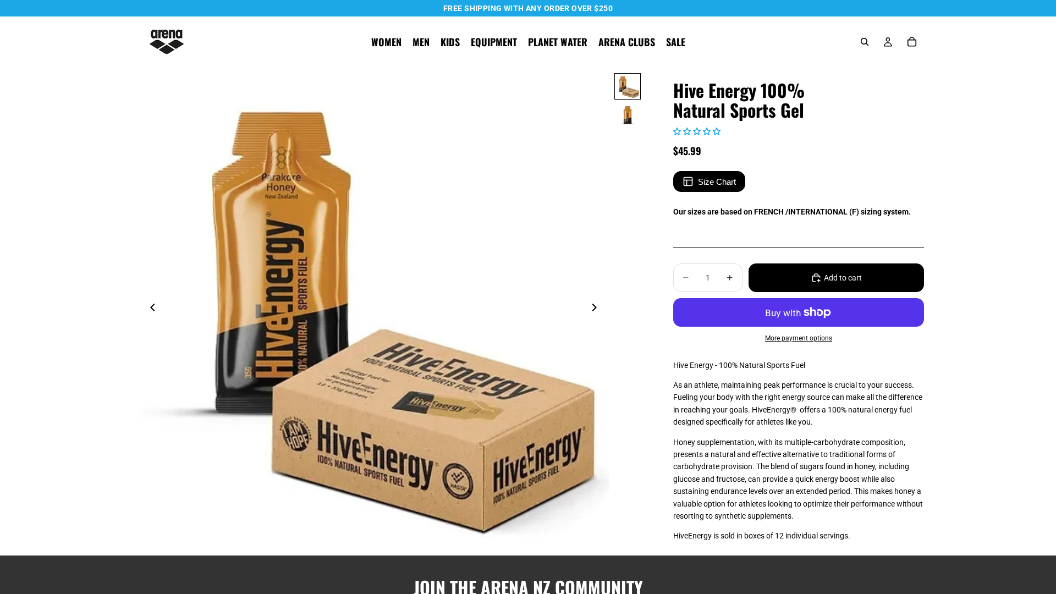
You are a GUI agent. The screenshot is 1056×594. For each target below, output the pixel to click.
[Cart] (912, 42)
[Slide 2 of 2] (627, 115)
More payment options (798, 338)
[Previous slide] (150, 309)
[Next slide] (597, 309)
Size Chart (717, 181)
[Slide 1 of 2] (627, 86)
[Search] (865, 42)
